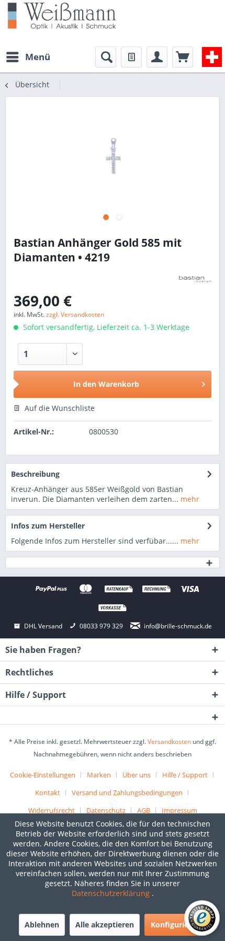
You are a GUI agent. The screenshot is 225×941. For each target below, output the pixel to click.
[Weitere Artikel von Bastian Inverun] (194, 279)
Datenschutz (106, 810)
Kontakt (47, 792)
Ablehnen (42, 924)
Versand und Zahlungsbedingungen (127, 792)
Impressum (179, 810)
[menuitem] (27, 57)
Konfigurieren (175, 924)
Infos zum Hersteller (48, 526)
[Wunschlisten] (131, 57)
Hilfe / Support (185, 774)
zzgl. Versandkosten (75, 314)
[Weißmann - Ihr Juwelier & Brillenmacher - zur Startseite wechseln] (61, 15)
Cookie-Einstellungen (42, 774)
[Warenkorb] (182, 57)
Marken (99, 774)
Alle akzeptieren (104, 924)
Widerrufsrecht (51, 810)
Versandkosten (169, 741)
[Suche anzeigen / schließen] (105, 57)
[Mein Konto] (157, 57)
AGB (143, 810)
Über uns (136, 774)
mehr (188, 499)
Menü (37, 57)
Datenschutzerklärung (112, 893)
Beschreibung (35, 474)
